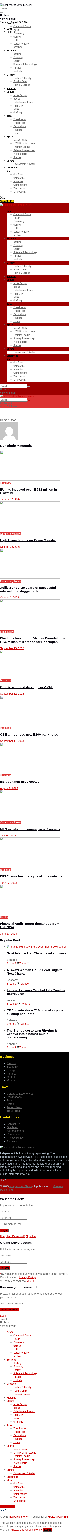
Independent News (20, 1186)
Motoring (11, 88)
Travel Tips (19, 122)
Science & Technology (25, 64)
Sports (10, 136)
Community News (10, 533)
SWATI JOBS (7, 1506)
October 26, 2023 (10, 546)
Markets (17, 71)
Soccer (17, 157)
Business (11, 50)
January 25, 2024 (10, 499)
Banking (17, 53)
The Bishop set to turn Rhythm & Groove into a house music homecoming (32, 1034)
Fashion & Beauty (22, 78)
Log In (30, 1280)
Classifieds (12, 167)
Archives (17, 47)
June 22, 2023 (8, 883)
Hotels (16, 133)
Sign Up (31, 1236)
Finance (17, 67)
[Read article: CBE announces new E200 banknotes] (34, 711)
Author (12, 420)
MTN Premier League (24, 143)
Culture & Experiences (20, 1093)
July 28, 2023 (8, 835)
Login (9, 28)
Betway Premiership (24, 150)
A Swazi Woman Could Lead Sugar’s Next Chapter (35, 971)
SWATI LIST (7, 201)
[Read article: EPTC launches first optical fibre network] (34, 852)
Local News (7, 631)
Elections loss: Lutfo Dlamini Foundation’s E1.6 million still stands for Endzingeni (32, 640)
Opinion (17, 36)
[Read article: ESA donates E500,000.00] (34, 758)
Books (16, 98)
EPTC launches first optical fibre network (31, 876)
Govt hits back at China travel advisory (36, 953)
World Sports (20, 153)
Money (11, 1080)
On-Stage (18, 112)
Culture (10, 92)
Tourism (17, 129)
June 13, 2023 (8, 933)
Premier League (21, 146)
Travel (10, 116)
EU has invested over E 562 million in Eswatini (28, 491)
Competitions (20, 184)
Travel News (19, 119)
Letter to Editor (21, 43)
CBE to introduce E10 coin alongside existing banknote (35, 1012)
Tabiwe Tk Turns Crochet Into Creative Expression (36, 991)
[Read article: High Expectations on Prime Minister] (34, 516)
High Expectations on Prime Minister (28, 540)
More (9, 171)
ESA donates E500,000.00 (19, 781)
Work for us (19, 188)
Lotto (16, 40)
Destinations (19, 126)
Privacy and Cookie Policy (26, 1529)
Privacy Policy (15, 1137)
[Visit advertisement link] (0, 1)
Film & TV (18, 105)
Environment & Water (24, 164)
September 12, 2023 (12, 693)
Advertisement (15, 1130)
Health (16, 29)
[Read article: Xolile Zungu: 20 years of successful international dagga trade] (34, 564)
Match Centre (20, 140)
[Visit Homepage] (16, 5)
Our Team (18, 174)
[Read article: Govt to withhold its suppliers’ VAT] (34, 664)
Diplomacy (18, 33)
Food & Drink (20, 81)
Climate (10, 161)
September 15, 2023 (12, 648)
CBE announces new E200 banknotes (29, 734)
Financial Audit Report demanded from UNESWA (29, 925)
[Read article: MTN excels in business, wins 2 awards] (34, 805)
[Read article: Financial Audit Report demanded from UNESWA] (34, 900)
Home (3, 420)
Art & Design (20, 95)
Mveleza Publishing (58, 1516)
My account (19, 191)
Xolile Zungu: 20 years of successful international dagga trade (28, 589)
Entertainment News (24, 102)
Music (16, 109)
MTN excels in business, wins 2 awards (30, 829)
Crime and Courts (22, 26)
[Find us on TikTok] (4, 198)
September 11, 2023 (12, 741)
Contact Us (13, 1124)
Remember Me (13, 1224)
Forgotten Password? (12, 1236)
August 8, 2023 (9, 788)
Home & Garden (21, 84)
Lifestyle (11, 74)
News (9, 23)
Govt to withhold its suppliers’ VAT (26, 687)
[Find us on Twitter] (1, 198)
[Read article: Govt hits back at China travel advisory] (38, 947)
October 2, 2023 (9, 597)
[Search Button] (1, 12)
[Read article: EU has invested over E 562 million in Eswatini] (34, 466)
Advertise (18, 181)
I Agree (47, 1530)
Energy (17, 60)
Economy (18, 57)
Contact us (19, 178)
